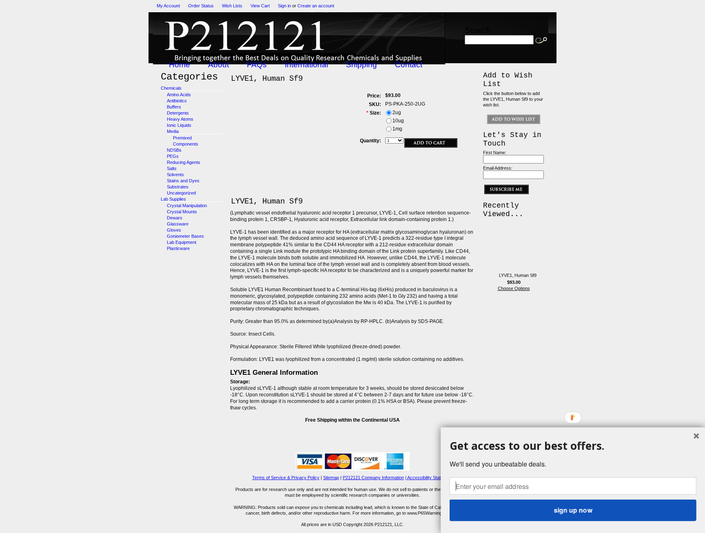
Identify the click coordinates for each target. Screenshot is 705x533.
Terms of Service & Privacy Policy (285, 477)
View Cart (260, 5)
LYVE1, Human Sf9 (518, 275)
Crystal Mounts (182, 211)
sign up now (573, 510)
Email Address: (497, 168)
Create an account (315, 5)
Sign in (284, 5)
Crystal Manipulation (187, 205)
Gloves (174, 230)
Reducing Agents (183, 162)
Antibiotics (177, 100)
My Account (168, 5)
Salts (172, 168)
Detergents (178, 113)
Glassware (177, 223)
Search (477, 30)
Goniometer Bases (185, 236)
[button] (573, 445)
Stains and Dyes (183, 180)
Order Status (201, 5)
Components (185, 144)
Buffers (174, 106)
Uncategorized (181, 192)
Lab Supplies (173, 199)
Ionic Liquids (179, 125)
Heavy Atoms (180, 119)
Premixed (182, 137)
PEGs (173, 156)
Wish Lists (232, 5)
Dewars (174, 217)
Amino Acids (179, 94)
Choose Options (514, 288)
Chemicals (171, 88)
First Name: (494, 152)
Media (173, 131)
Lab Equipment (181, 242)
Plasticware (178, 248)
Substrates (177, 186)
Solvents (175, 174)
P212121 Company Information (373, 477)
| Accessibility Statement (429, 477)
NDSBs (174, 150)
